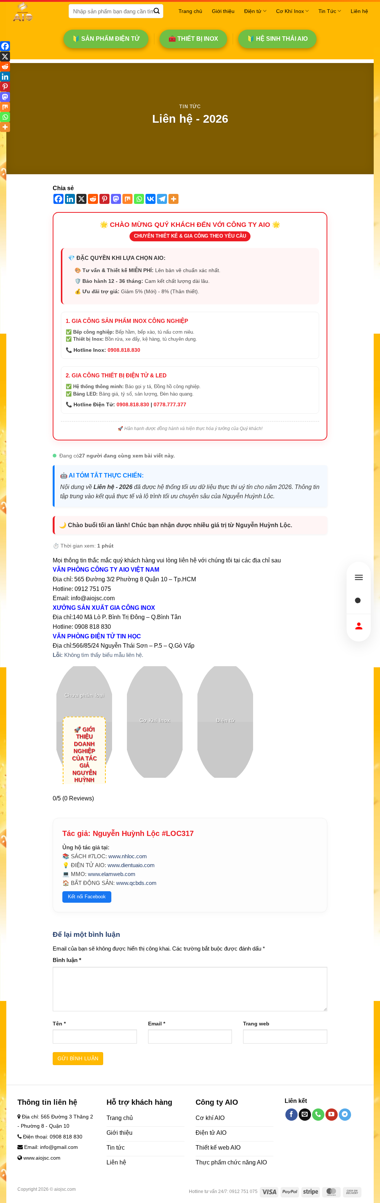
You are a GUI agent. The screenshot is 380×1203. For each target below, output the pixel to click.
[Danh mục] (359, 577)
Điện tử (252, 11)
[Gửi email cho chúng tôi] (305, 1114)
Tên (59, 1024)
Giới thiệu (223, 11)
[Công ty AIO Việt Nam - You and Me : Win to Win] (35, 11)
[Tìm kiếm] (359, 601)
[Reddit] (93, 199)
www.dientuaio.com (131, 865)
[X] (81, 199)
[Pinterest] (104, 199)
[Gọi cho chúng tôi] (318, 1114)
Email (156, 1024)
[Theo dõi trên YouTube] (331, 1114)
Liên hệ (359, 11)
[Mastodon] (116, 199)
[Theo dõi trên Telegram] (345, 1114)
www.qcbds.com (136, 883)
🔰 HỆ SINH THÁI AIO (277, 39)
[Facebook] (58, 199)
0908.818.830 (124, 350)
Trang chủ (190, 11)
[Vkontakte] (150, 199)
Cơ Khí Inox (290, 11)
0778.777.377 (170, 404)
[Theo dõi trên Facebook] (291, 1114)
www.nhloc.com (127, 856)
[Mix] (127, 199)
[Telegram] (162, 199)
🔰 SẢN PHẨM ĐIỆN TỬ (106, 39)
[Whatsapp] (139, 199)
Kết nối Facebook (87, 896)
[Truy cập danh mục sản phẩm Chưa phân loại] (84, 721)
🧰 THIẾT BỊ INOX (193, 39)
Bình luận (67, 960)
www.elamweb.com (111, 874)
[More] (173, 199)
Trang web (256, 1024)
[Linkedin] (70, 199)
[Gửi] (156, 11)
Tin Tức (327, 11)
